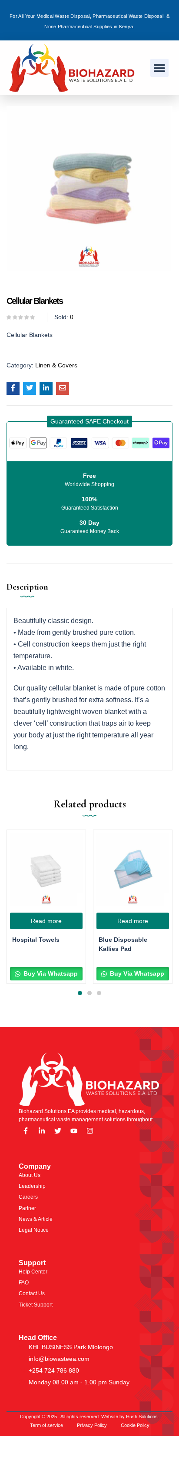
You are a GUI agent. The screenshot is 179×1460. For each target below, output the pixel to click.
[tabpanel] (46, 907)
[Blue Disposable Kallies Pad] (132, 869)
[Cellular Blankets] (13, 388)
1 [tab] (80, 993)
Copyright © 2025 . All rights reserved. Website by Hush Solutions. (89, 1416)
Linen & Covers (56, 365)
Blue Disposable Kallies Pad (123, 944)
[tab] (31, 593)
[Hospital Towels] (46, 869)
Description (27, 587)
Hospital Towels (36, 939)
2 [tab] (89, 993)
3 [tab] (99, 993)
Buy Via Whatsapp (50, 973)
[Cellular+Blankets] (29, 388)
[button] (159, 68)
